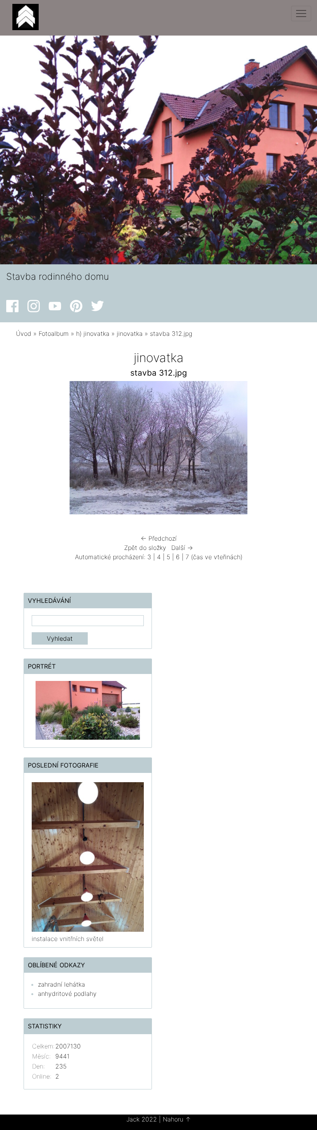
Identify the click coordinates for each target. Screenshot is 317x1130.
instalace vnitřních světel (68, 939)
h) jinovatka (92, 333)
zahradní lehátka (61, 984)
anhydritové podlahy (67, 993)
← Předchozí (159, 538)
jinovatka (130, 333)
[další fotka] (285, 449)
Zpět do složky (145, 547)
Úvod (23, 333)
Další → (182, 547)
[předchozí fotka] (32, 449)
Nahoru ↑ (177, 1119)
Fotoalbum (54, 333)
